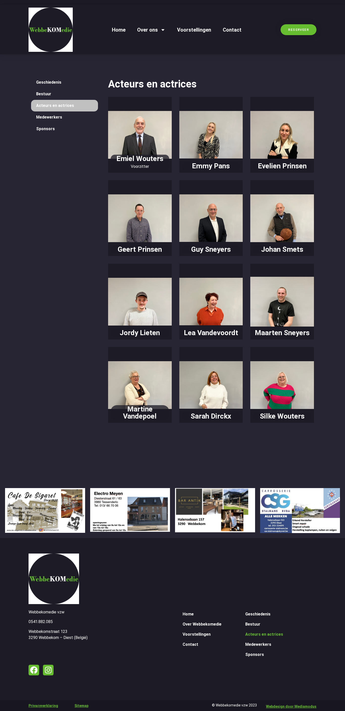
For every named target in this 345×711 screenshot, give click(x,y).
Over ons (147, 30)
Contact (232, 30)
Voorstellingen (194, 30)
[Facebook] (34, 670)
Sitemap (81, 706)
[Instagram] (48, 670)
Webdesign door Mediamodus (291, 706)
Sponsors (45, 128)
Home (119, 30)
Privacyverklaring (43, 706)
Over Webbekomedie (202, 624)
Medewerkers (49, 117)
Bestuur (43, 93)
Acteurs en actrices (55, 105)
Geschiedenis (48, 82)
